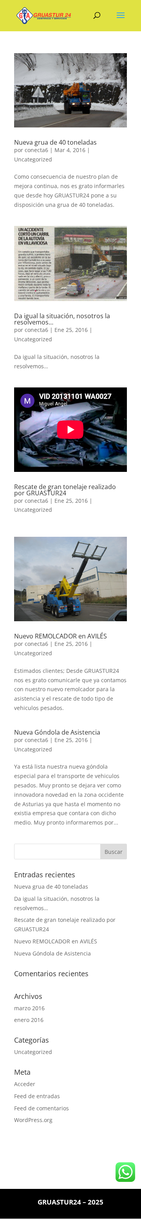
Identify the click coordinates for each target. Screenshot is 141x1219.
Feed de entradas (37, 1096)
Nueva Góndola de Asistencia (57, 732)
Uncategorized (33, 159)
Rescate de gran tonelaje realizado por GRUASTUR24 (65, 489)
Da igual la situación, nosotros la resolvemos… (62, 319)
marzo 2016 (29, 1008)
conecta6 (36, 150)
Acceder (24, 1084)
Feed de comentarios (41, 1108)
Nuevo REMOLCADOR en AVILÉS (60, 636)
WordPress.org (33, 1120)
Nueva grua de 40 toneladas (55, 142)
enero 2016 (28, 1020)
